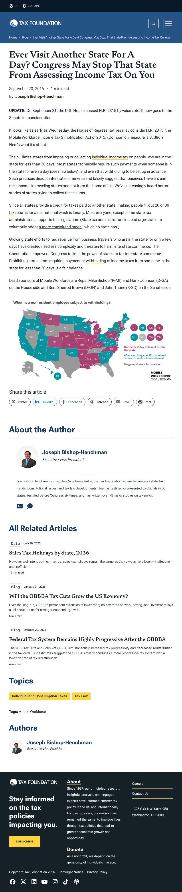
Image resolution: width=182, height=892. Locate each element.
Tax (57, 137)
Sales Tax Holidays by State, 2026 (49, 553)
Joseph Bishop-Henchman (39, 96)
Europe (34, 6)
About (74, 782)
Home (13, 37)
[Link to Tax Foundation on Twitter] (23, 882)
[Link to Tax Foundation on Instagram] (55, 882)
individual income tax (110, 157)
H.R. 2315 (154, 130)
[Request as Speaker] (30, 506)
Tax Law (81, 696)
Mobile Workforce (32, 712)
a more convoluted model (60, 226)
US (17, 6)
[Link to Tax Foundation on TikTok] (65, 882)
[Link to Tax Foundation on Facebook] (12, 882)
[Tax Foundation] (35, 23)
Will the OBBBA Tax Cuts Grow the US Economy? (68, 596)
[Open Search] (153, 23)
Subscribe (24, 841)
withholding (115, 171)
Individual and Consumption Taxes (39, 696)
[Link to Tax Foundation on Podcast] (76, 882)
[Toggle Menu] (168, 23)
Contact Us (140, 794)
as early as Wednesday (49, 130)
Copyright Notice (70, 872)
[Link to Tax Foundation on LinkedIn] (34, 882)
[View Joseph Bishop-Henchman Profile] (19, 506)
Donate (75, 849)
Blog (25, 37)
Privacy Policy (97, 872)
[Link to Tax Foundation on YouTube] (44, 882)
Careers (137, 784)
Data (15, 543)
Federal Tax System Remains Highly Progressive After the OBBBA (87, 639)
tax (11, 212)
